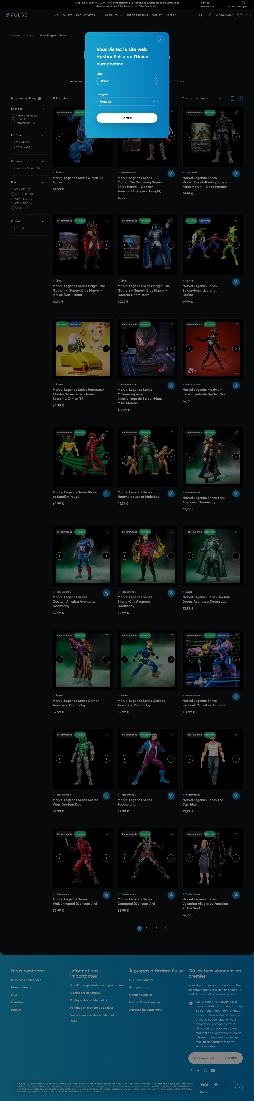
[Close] (160, 40)
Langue (102, 94)
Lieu (100, 73)
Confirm (127, 118)
